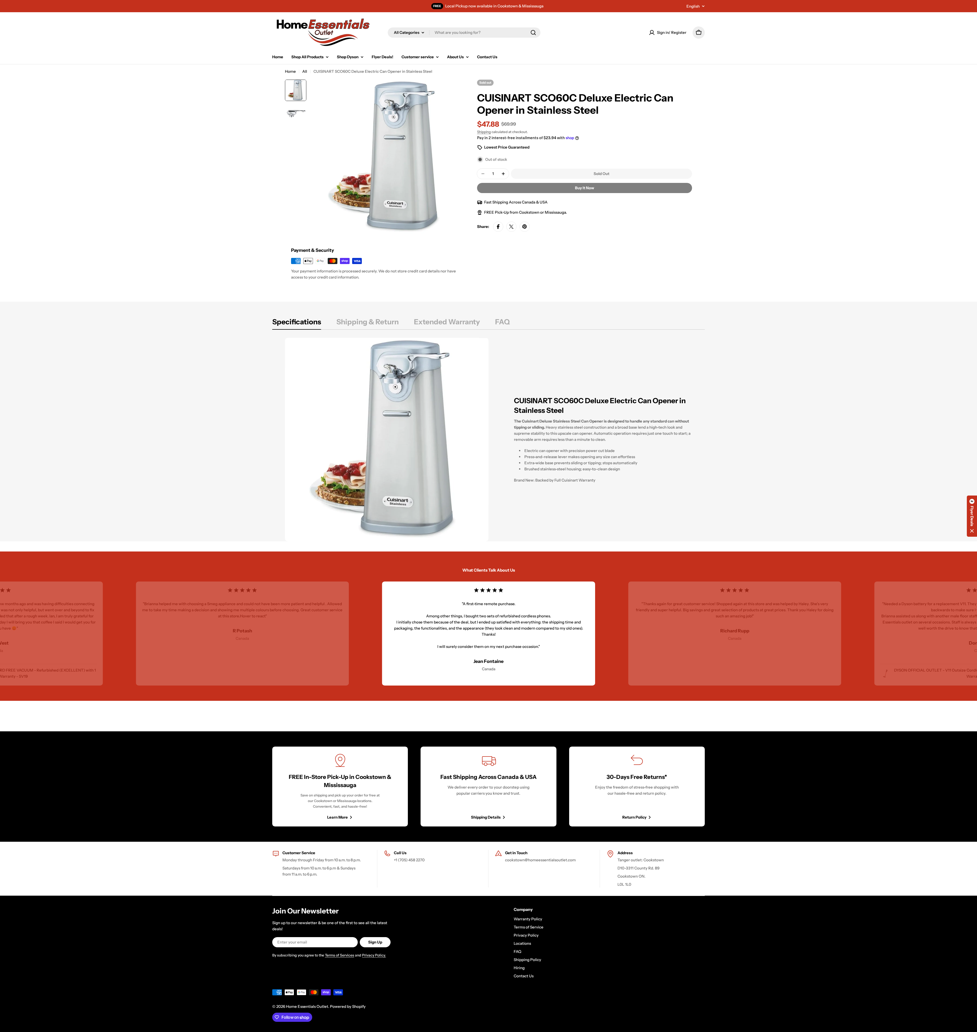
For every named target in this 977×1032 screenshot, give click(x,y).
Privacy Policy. (374, 955)
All (304, 71)
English (693, 6)
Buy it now (584, 187)
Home (290, 71)
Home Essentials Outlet (307, 1006)
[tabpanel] (488, 439)
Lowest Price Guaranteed (506, 147)
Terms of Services (339, 955)
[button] (972, 516)
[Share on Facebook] (498, 227)
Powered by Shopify (348, 1006)
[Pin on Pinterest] (525, 227)
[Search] (533, 33)
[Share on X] (511, 227)
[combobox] (464, 32)
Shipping (484, 132)
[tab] (296, 323)
